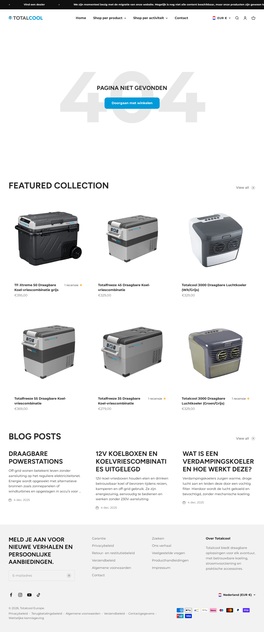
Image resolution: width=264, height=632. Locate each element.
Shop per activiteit (148, 18)
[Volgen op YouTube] (29, 594)
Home (81, 18)
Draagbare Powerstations (36, 457)
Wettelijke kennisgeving (26, 618)
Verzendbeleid (103, 560)
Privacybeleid (103, 546)
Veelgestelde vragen (168, 553)
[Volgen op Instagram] (20, 594)
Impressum (161, 568)
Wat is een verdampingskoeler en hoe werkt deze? (218, 461)
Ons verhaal (161, 546)
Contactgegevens (141, 613)
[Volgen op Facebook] (11, 594)
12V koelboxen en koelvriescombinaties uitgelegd (131, 461)
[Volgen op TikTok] (38, 594)
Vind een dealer (28, 4)
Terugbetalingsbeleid (46, 613)
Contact (181, 18)
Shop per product (107, 18)
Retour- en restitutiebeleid (113, 553)
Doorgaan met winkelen (132, 103)
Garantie (99, 538)
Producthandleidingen (170, 560)
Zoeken (158, 538)
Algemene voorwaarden (111, 568)
